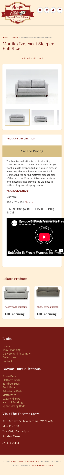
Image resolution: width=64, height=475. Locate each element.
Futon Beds (9, 376)
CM (27, 202)
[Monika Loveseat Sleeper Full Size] (32, 86)
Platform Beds (11, 380)
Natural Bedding (12, 402)
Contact (7, 361)
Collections (9, 357)
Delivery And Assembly (16, 353)
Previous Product (33, 58)
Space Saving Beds (13, 406)
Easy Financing (11, 350)
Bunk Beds (8, 387)
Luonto (14, 37)
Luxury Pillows (11, 398)
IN (32, 202)
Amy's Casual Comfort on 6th (25, 461)
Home (5, 37)
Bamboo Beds (11, 383)
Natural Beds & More (42, 465)
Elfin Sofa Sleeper (48, 307)
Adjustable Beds (12, 391)
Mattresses (9, 395)
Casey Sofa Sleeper (16, 307)
